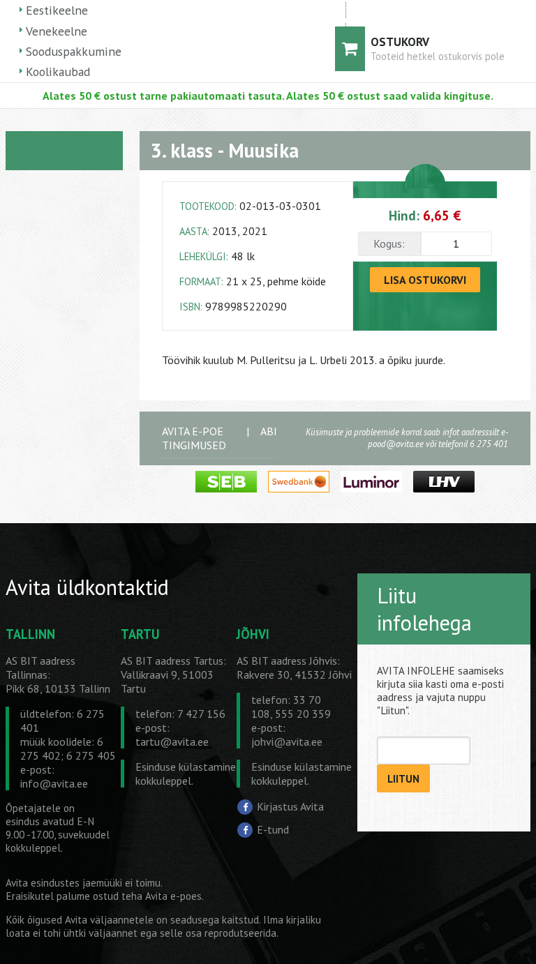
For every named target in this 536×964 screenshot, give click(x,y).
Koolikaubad (58, 71)
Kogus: (389, 243)
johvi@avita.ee (286, 741)
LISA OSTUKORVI (425, 280)
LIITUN (403, 778)
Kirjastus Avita (290, 806)
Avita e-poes (173, 896)
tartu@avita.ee (172, 741)
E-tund (273, 829)
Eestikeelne (57, 10)
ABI (268, 431)
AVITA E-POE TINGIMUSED (194, 438)
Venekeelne (56, 31)
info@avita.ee (54, 783)
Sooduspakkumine (73, 51)
